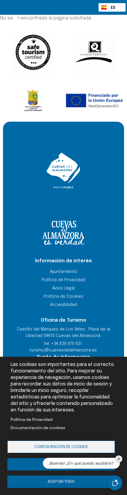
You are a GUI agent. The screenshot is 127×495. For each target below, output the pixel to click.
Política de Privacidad (32, 420)
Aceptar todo (61, 482)
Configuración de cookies (61, 447)
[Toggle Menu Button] (110, 29)
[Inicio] (32, 29)
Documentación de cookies (38, 428)
